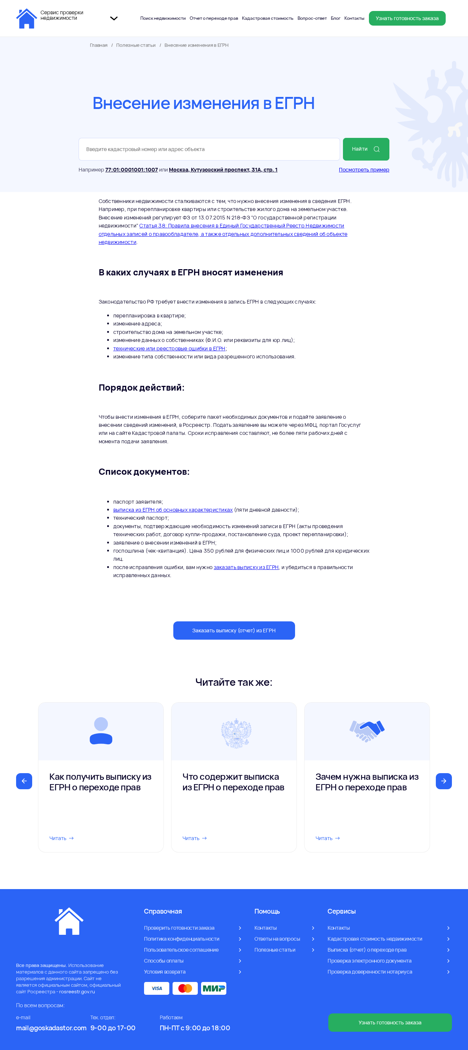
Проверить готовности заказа (179, 927)
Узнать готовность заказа (407, 18)
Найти (359, 148)
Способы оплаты (164, 960)
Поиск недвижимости (163, 18)
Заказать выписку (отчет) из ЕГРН (234, 630)
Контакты (354, 18)
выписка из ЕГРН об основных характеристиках (173, 509)
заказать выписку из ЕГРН (246, 567)
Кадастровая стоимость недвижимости (375, 938)
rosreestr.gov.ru (77, 991)
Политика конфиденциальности (181, 938)
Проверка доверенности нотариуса (370, 971)
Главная (98, 45)
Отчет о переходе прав (214, 18)
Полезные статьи (135, 45)
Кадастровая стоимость (268, 18)
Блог (335, 18)
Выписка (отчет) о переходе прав (367, 949)
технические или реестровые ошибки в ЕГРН (169, 348)
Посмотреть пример (364, 169)
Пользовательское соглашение (181, 949)
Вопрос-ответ (312, 18)
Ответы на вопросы (277, 938)
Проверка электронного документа (369, 960)
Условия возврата (165, 971)
